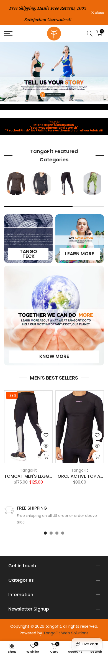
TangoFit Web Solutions (66, 633)
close (99, 12)
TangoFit (28, 470)
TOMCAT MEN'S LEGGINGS (32, 476)
